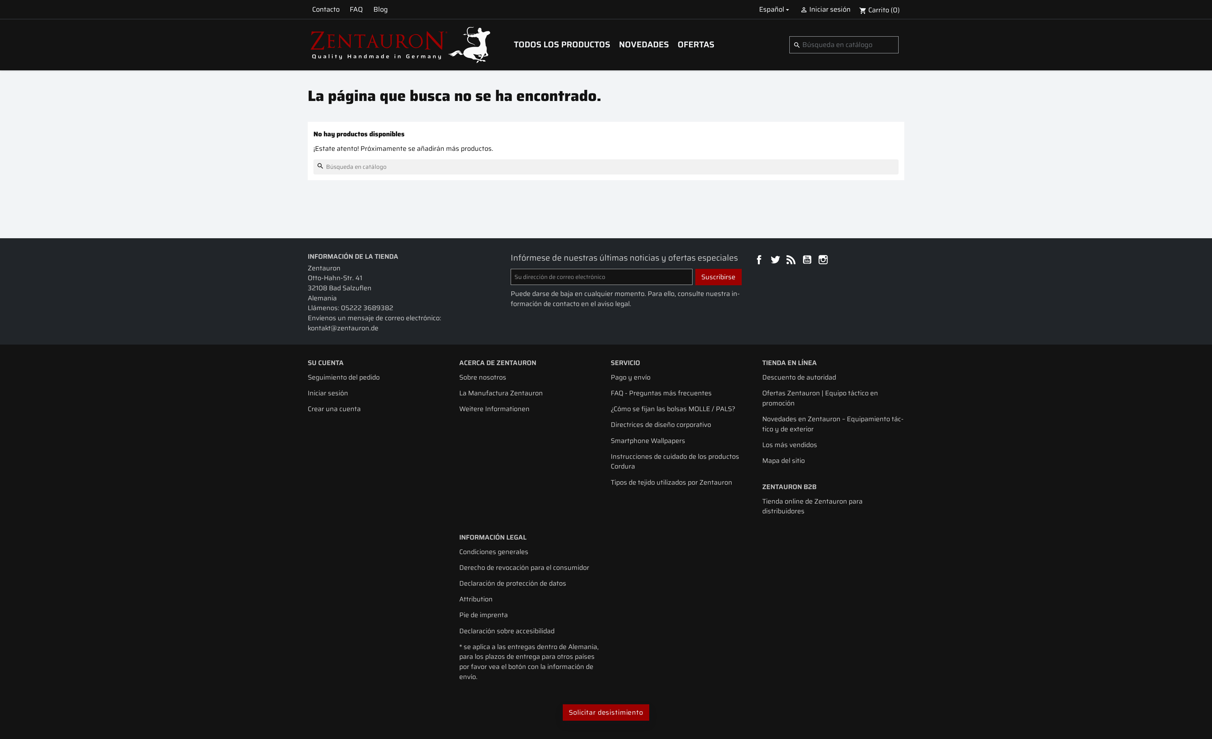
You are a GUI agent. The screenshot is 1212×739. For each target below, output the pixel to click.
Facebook (760, 260)
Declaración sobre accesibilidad (507, 631)
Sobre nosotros (482, 377)
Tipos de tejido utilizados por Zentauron (671, 482)
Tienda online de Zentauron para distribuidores (812, 506)
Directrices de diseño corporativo (661, 424)
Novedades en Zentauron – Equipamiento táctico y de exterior (833, 424)
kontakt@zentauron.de (343, 328)
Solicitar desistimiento (606, 712)
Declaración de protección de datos (512, 583)
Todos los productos (562, 44)
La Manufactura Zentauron (501, 393)
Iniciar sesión (328, 393)
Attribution (476, 599)
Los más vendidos (789, 445)
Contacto (326, 9)
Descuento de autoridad (799, 377)
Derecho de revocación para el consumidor (524, 567)
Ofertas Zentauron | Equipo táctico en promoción (820, 398)
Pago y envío (631, 377)
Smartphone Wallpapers (648, 440)
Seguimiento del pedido (344, 377)
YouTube (808, 260)
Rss (792, 260)
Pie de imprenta (483, 615)
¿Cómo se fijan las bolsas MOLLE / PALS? (673, 409)
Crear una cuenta (334, 409)
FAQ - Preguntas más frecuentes (661, 393)
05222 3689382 (367, 308)
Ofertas (696, 44)
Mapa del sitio (783, 460)
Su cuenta (326, 363)
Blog (380, 9)
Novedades (644, 44)
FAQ (356, 9)
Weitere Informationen (494, 409)
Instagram (824, 260)
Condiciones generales (493, 552)
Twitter (776, 260)
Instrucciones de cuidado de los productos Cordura (675, 461)
